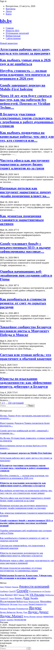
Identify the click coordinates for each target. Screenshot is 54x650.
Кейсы (19, 601)
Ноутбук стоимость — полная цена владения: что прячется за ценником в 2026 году (25, 74)
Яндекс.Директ (38, 612)
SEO (15, 594)
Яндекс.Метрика (30, 617)
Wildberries (49, 595)
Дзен (26, 598)
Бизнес (18, 598)
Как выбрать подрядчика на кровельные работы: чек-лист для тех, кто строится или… (27, 136)
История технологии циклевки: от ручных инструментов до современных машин (21, 569)
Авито (11, 598)
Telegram (21, 595)
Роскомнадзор (22, 608)
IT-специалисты (35, 591)
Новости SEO (12, 30)
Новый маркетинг (9, 43)
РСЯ (44, 604)
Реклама (12, 608)
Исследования (8, 601)
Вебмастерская (13, 36)
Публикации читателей (17, 33)
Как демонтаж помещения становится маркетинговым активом (22, 220)
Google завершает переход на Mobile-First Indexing (22, 87)
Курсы (25, 602)
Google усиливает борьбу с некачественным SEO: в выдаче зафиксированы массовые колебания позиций (26, 523)
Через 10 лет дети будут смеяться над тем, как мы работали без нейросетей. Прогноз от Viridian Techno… (26, 101)
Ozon (2, 595)
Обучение (14, 604)
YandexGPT (4, 598)
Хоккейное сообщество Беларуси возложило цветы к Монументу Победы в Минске (25, 331)
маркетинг (48, 616)
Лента (9, 11)
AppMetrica (4, 591)
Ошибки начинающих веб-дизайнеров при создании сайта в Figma (26, 275)
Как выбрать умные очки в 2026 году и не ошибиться (25, 62)
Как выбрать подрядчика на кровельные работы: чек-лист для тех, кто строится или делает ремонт (26, 491)
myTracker (46, 591)
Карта (9, 14)
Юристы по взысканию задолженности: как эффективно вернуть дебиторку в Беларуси (26, 382)
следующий (18, 403)
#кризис (15, 587)
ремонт (3, 620)
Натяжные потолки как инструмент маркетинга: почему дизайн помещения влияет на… (25, 192)
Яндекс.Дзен (21, 612)
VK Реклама (37, 594)
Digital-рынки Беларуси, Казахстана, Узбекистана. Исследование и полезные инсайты (26, 576)
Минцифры (45, 601)
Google (22, 590)
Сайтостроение (13, 38)
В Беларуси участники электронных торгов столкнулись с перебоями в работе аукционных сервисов (27, 120)
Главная (10, 28)
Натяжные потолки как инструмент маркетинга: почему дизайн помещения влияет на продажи (24, 506)
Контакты (10, 8)
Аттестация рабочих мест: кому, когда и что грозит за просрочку (25, 51)
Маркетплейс (34, 601)
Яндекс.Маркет (11, 616)
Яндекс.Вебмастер (8, 612)
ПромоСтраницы (35, 604)
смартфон (10, 620)
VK (27, 594)
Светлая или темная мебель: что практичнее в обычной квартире (26, 357)
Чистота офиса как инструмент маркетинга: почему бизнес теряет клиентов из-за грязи (25, 164)
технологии (20, 619)
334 (10, 403)
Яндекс (35, 608)
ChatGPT (12, 591)
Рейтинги (3, 609)
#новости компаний (34, 586)
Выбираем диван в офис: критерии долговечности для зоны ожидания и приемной (27, 561)
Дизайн (34, 598)
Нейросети (4, 604)
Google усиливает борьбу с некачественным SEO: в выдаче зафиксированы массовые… (25, 247)
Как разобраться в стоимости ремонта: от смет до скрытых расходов (23, 303)
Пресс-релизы (23, 604)
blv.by (6, 20)
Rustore (9, 594)
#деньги (8, 587)
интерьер (39, 617)
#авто (2, 587)
